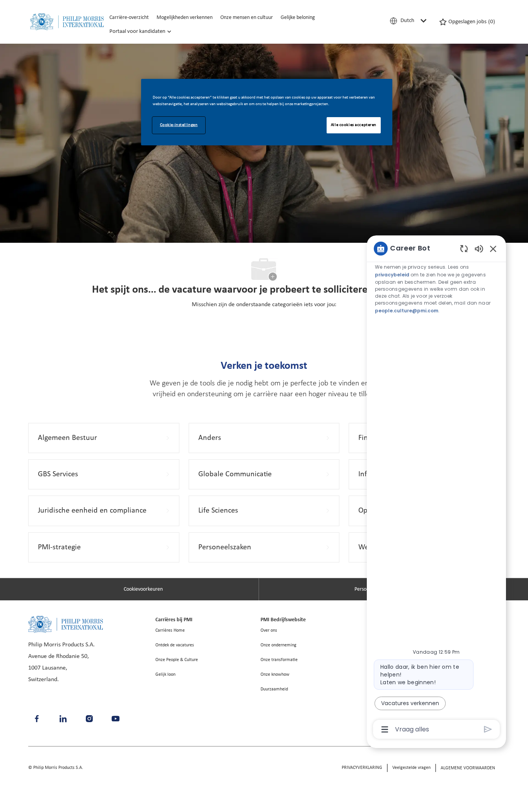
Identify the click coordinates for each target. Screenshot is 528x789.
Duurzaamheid (274, 689)
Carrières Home (170, 630)
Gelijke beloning (298, 17)
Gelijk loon (165, 674)
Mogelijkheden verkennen (185, 17)
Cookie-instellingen (179, 125)
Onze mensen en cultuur (246, 17)
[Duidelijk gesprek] (464, 248)
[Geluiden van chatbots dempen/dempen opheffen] (479, 248)
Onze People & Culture (176, 660)
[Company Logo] (67, 22)
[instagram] (89, 718)
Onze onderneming (278, 645)
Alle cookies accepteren (353, 125)
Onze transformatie (279, 660)
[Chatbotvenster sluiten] (493, 248)
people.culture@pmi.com (406, 310)
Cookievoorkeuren (143, 589)
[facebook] (36, 718)
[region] (436, 488)
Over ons (269, 630)
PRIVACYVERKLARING (362, 767)
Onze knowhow (275, 674)
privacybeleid (392, 274)
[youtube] (115, 718)
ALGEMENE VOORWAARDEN (468, 768)
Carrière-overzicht (129, 17)
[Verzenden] (488, 729)
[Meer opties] (385, 729)
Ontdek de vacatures (174, 645)
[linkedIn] (63, 718)
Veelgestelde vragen (411, 767)
